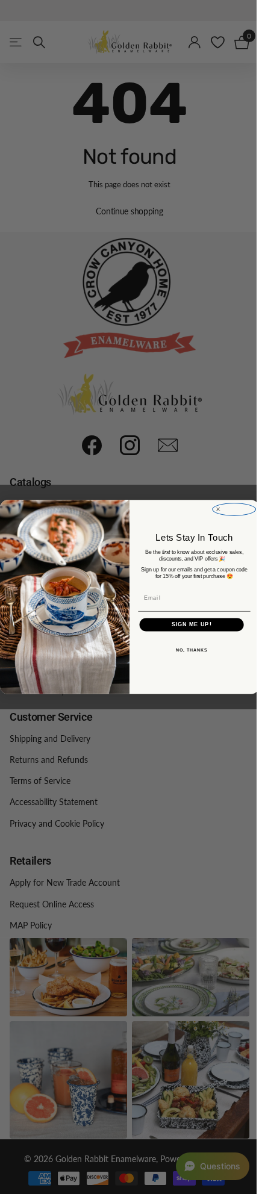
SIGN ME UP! (187, 624)
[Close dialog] (229, 509)
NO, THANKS (186, 650)
